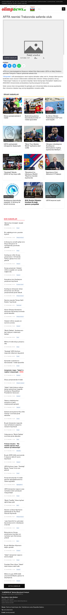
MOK (18, 1)
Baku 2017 (24, 3)
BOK (13, 1)
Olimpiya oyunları (32, 1)
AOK (16, 1)
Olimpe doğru (59, 1)
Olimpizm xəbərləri (6, 1)
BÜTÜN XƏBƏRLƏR (14, 586)
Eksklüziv (10, 3)
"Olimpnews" (7, 76)
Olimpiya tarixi (23, 1)
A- (44, 58)
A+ (35, 58)
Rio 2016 (15, 3)
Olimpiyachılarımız (41, 1)
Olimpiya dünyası (51, 1)
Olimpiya (19, 3)
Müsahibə (4, 3)
